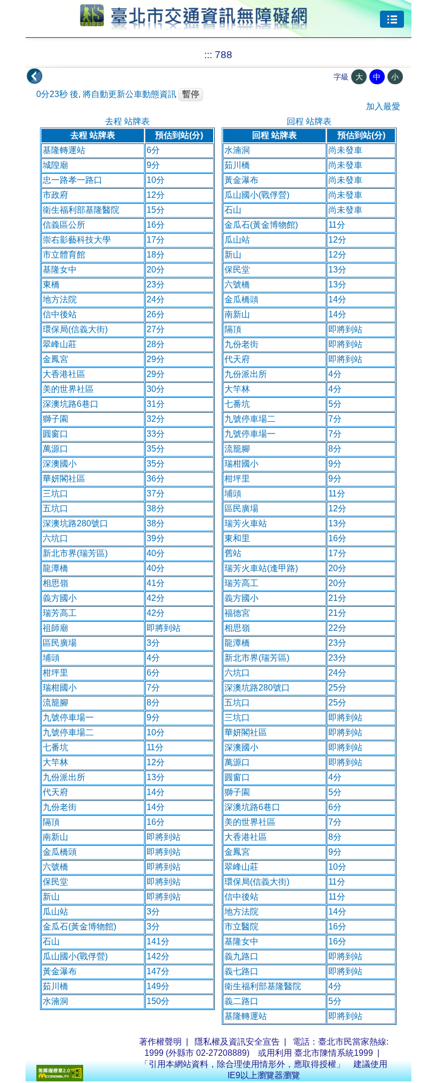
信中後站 (60, 314)
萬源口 (55, 448)
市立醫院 (241, 926)
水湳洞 (55, 1001)
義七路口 (241, 971)
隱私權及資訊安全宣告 (237, 1041)
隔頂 (51, 822)
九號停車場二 (68, 732)
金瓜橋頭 (60, 851)
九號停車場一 (68, 717)
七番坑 (55, 747)
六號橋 (55, 866)
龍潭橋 (55, 568)
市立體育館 (64, 254)
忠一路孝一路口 (72, 179)
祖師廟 (55, 627)
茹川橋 (55, 986)
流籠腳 (55, 702)
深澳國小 (60, 463)
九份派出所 (64, 777)
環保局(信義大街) (75, 329)
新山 (51, 896)
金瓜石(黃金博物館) (79, 926)
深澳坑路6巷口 (71, 403)
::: (208, 54)
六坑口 (55, 538)
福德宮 (237, 612)
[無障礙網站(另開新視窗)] (59, 1078)
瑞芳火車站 (245, 523)
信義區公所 (64, 224)
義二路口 (241, 1001)
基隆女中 (60, 269)
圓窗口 (55, 433)
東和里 (237, 538)
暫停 (190, 94)
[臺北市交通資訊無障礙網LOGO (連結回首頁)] (194, 25)
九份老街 (60, 807)
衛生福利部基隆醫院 (81, 209)
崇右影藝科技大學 (77, 239)
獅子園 (55, 418)
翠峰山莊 (60, 344)
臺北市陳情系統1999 (333, 1052)
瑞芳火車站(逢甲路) (261, 568)
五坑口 (55, 508)
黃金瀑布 (60, 971)
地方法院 (60, 299)
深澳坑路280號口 (75, 523)
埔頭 (51, 657)
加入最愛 (383, 106)
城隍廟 (55, 165)
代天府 (55, 792)
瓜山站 (55, 911)
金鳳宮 (55, 359)
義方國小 (60, 598)
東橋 (51, 284)
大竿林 (55, 762)
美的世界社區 (68, 389)
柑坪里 (55, 672)
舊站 (232, 553)
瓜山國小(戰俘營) (75, 956)
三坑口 (55, 493)
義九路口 (241, 956)
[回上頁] (35, 76)
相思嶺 (55, 583)
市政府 (55, 194)
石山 (51, 941)
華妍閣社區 (64, 478)
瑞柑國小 (60, 687)
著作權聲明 (160, 1041)
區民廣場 (60, 642)
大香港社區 (64, 374)
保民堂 (55, 881)
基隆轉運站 (64, 150)
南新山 (55, 836)
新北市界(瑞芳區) (75, 553)
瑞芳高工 (60, 612)
